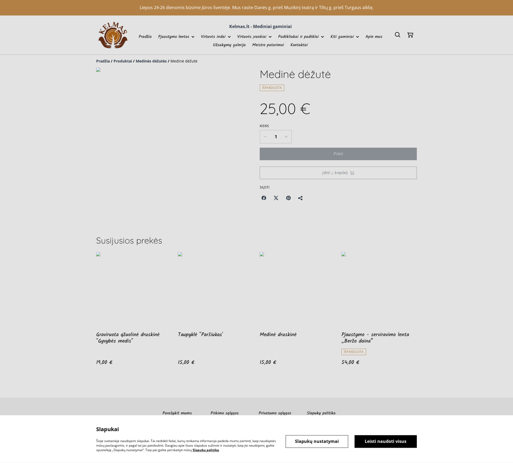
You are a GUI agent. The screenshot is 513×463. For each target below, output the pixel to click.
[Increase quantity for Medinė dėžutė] (286, 136)
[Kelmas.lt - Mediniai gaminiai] (113, 35)
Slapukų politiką (206, 450)
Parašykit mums (177, 413)
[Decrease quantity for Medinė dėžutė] (265, 136)
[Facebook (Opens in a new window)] (264, 198)
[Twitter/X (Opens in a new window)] (276, 198)
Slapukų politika (321, 413)
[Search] (397, 35)
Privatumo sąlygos (275, 413)
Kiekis (264, 126)
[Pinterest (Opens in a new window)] (288, 198)
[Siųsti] (301, 198)
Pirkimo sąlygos (225, 413)
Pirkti (338, 154)
